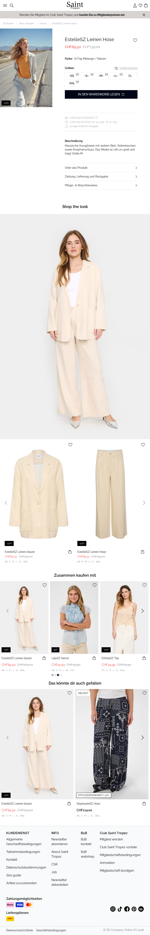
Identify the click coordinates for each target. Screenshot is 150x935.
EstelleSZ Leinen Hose (64, 23)
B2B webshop (87, 854)
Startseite (8, 23)
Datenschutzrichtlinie (19, 930)
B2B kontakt (86, 841)
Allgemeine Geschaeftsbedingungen (23, 841)
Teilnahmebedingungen (23, 852)
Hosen (43, 23)
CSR (54, 864)
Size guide (13, 875)
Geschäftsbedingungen (51, 930)
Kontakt (11, 859)
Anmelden (107, 863)
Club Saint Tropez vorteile (118, 847)
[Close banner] (144, 15)
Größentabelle (128, 68)
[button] (101, 167)
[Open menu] (4, 5)
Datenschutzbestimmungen (26, 867)
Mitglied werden (111, 839)
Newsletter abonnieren (59, 841)
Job (54, 872)
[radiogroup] (101, 79)
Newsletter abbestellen (59, 882)
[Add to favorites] (135, 40)
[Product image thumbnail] (28, 104)
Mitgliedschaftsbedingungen (120, 855)
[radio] (130, 76)
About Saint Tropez (59, 854)
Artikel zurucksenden (21, 883)
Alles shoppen (26, 23)
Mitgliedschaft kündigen (117, 870)
